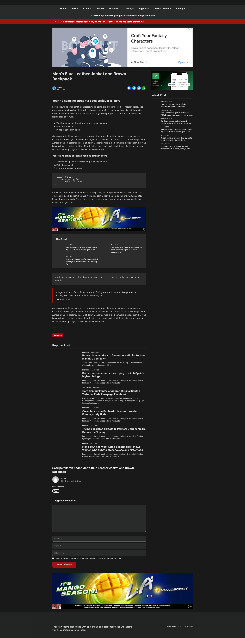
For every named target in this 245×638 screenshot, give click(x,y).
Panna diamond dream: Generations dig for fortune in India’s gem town (81, 248)
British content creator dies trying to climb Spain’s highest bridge (176, 139)
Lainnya (180, 8)
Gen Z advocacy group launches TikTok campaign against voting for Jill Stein (176, 115)
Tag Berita (144, 8)
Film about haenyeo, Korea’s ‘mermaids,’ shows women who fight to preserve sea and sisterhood (112, 448)
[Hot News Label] (55, 21)
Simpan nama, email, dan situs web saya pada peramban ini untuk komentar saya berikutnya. (88, 558)
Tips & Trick (86, 388)
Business (85, 352)
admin (60, 87)
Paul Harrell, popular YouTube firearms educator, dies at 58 (173, 105)
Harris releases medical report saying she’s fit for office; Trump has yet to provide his (102, 21)
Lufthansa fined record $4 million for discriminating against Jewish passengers (126, 249)
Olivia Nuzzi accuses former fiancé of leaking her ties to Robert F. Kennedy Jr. (82, 261)
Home (63, 8)
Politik (100, 8)
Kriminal (87, 8)
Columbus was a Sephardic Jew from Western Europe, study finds (175, 147)
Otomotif (114, 8)
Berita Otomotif (163, 8)
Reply (56, 491)
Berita (75, 8)
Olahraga (129, 8)
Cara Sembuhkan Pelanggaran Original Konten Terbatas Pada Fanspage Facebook (111, 392)
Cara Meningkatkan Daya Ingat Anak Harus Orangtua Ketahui (122, 15)
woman (58, 335)
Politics (85, 370)
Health (85, 425)
